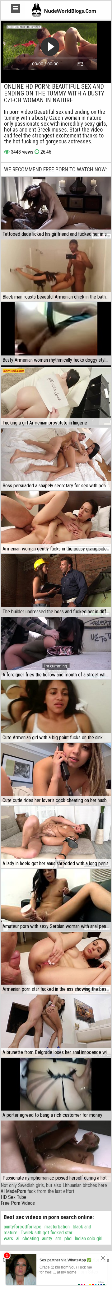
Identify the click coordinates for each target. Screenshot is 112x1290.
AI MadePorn (13, 1191)
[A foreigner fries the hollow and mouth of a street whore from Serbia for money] (56, 648)
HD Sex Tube (13, 1197)
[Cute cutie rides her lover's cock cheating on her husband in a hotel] (56, 774)
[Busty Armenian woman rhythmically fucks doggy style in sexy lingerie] (56, 333)
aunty (47, 1238)
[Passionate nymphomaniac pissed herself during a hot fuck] (56, 1151)
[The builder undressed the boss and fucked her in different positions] (56, 585)
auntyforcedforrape (22, 1227)
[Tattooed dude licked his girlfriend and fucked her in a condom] (56, 208)
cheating (30, 1238)
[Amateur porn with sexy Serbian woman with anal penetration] (56, 900)
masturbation (57, 1227)
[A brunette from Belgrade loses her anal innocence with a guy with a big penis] (56, 1025)
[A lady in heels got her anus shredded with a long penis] (56, 837)
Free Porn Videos (18, 1203)
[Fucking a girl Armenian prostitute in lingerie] (56, 396)
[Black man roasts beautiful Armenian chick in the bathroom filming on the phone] (56, 270)
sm (58, 1238)
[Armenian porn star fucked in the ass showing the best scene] (56, 963)
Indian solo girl (88, 1238)
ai (17, 1238)
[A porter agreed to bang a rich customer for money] (56, 1089)
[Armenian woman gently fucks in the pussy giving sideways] (56, 522)
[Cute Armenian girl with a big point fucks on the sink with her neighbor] (56, 711)
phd (68, 1238)
